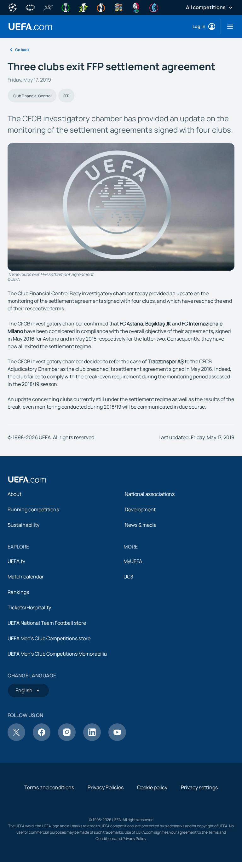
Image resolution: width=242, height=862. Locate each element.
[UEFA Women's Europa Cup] (83, 6)
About (14, 494)
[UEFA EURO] (136, 6)
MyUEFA (133, 561)
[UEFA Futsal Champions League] (48, 6)
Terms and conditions (49, 787)
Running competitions (33, 509)
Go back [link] (22, 49)
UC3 (128, 576)
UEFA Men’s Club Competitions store (49, 638)
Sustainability (23, 524)
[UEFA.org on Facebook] (41, 739)
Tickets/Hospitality (29, 607)
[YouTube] (117, 739)
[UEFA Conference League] (65, 6)
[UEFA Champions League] (13, 6)
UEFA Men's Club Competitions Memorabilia (57, 653)
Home (30, 26)
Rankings (18, 592)
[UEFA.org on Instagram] (67, 739)
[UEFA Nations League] (118, 6)
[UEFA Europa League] (101, 6)
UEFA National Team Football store (47, 622)
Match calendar (26, 576)
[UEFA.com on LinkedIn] (92, 739)
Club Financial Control (32, 96)
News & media (141, 524)
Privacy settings (199, 787)
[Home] (27, 479)
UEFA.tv (16, 561)
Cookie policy (152, 787)
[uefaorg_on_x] (16, 739)
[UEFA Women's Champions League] (30, 6)
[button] (227, 26)
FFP (66, 96)
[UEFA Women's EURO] (154, 6)
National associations (150, 494)
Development (140, 509)
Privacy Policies (106, 787)
